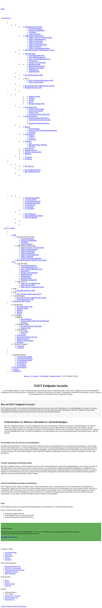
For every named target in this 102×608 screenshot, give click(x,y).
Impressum (8, 554)
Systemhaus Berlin (11, 552)
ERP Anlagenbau (10, 573)
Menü (2, 9)
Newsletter (8, 559)
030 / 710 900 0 (10, 228)
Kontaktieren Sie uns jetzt (9, 537)
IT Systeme (34, 376)
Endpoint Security (55, 376)
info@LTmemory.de (11, 598)
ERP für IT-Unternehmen (13, 568)
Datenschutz (9, 556)
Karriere (7, 558)
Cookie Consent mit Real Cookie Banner (14, 606)
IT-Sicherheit (44, 376)
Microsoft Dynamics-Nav (13, 566)
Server (7, 580)
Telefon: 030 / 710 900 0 (12, 596)
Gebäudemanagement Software (15, 570)
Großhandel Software (11, 572)
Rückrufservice (9, 599)
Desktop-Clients (10, 584)
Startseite (26, 376)
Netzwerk (8, 585)
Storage (7, 582)
